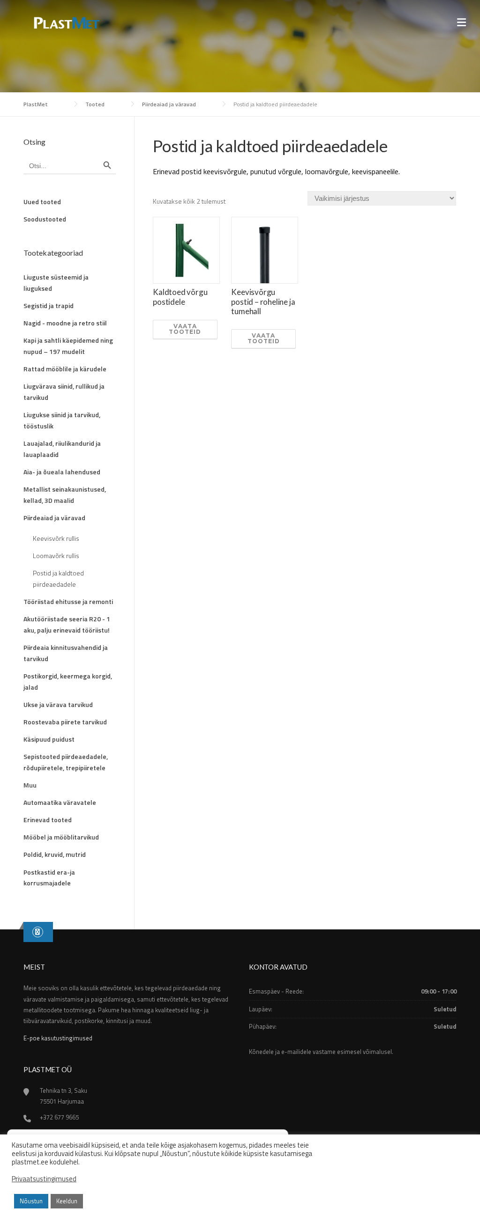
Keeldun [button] (66, 1201)
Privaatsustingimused (44, 1179)
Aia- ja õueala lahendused (61, 472)
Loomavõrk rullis (56, 555)
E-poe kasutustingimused (57, 1038)
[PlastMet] (65, 22)
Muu (30, 785)
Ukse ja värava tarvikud (58, 704)
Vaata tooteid (185, 329)
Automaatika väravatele (59, 802)
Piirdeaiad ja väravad (54, 518)
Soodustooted (44, 219)
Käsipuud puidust (49, 739)
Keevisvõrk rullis (56, 538)
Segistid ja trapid (48, 305)
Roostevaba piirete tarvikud (65, 722)
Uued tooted (42, 201)
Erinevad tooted (47, 820)
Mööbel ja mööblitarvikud (61, 837)
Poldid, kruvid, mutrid (54, 854)
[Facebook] (37, 931)
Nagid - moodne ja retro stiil (65, 323)
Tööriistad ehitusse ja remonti (68, 601)
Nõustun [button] (31, 1201)
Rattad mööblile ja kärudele (64, 369)
